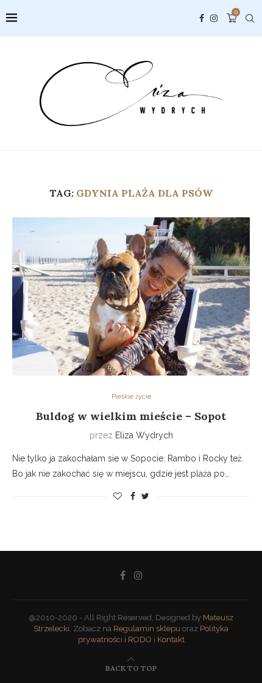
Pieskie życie (131, 397)
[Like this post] (117, 496)
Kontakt (171, 639)
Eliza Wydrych (144, 435)
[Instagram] (214, 18)
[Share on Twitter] (145, 496)
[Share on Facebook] (132, 496)
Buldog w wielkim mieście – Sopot (131, 416)
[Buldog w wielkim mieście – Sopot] (131, 296)
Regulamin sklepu (146, 628)
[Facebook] (201, 18)
